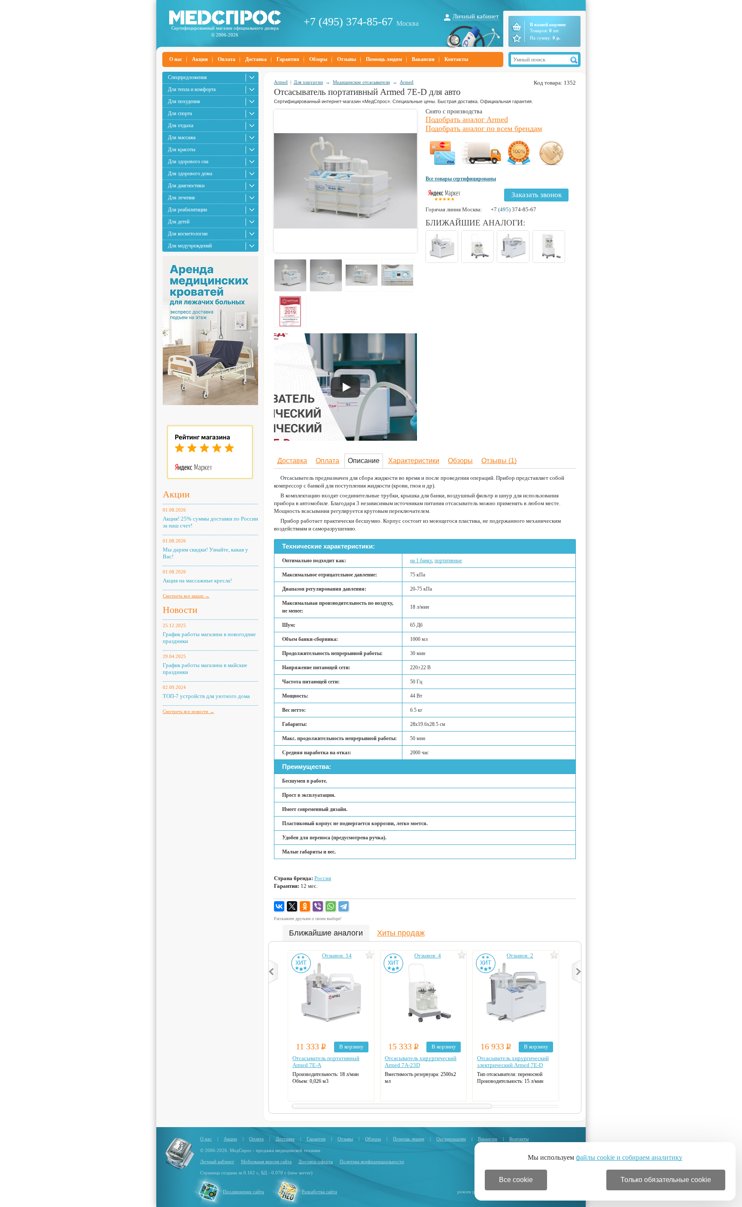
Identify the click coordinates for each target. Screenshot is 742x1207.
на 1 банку (421, 561)
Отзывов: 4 (427, 955)
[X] (292, 906)
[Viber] (318, 906)
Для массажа (181, 137)
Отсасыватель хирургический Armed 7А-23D (420, 1061)
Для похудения (184, 101)
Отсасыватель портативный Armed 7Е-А (325, 1061)
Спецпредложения (187, 77)
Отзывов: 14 (337, 955)
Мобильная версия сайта (266, 1161)
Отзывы (346, 59)
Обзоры (318, 59)
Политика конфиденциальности (372, 1161)
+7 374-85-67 (513, 209)
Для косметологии (187, 234)
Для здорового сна (188, 161)
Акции (200, 59)
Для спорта (180, 113)
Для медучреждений (190, 246)
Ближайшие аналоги (326, 933)
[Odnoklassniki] (305, 906)
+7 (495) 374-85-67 (348, 21)
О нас (175, 59)
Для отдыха (180, 125)
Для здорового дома (190, 174)
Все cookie (516, 1179)
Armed (281, 82)
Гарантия (288, 59)
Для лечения (181, 198)
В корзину (351, 1046)
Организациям (451, 1138)
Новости (180, 609)
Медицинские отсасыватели (361, 82)
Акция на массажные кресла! (197, 580)
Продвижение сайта (243, 1191)
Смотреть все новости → (188, 711)
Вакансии (423, 59)
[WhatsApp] (331, 906)
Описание (364, 460)
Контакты (456, 59)
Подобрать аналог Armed (467, 119)
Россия (322, 878)
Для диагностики (186, 186)
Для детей (178, 222)
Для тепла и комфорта (192, 89)
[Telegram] (344, 906)
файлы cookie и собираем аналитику (629, 1157)
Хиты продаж (401, 933)
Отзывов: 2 (520, 955)
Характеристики (413, 460)
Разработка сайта (319, 1191)
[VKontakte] (279, 906)
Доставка (256, 59)
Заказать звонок (536, 195)
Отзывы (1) (499, 460)
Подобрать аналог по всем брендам (484, 128)
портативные (448, 561)
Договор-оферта (315, 1161)
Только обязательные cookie (665, 1179)
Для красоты (181, 149)
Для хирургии (308, 82)
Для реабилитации (187, 210)
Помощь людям (384, 59)
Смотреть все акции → (186, 595)
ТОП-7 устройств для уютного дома (206, 696)
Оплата (226, 59)
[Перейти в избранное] (516, 38)
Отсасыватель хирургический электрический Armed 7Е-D (513, 1061)
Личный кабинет (476, 16)
